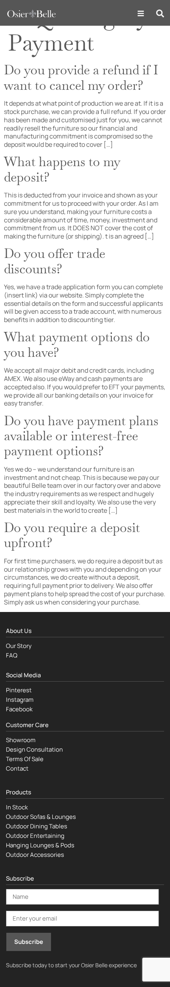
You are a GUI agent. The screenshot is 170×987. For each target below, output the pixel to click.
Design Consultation (34, 749)
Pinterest (19, 690)
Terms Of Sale (24, 759)
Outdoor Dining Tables (36, 826)
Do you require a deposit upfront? (72, 535)
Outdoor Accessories (35, 855)
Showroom (21, 740)
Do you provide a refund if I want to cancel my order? (81, 77)
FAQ (11, 655)
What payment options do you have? (77, 344)
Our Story (19, 646)
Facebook (19, 709)
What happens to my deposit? (62, 169)
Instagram (20, 699)
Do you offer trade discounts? (54, 261)
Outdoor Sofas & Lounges (41, 817)
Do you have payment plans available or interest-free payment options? (81, 436)
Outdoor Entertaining (35, 836)
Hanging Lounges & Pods (40, 845)
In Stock (17, 807)
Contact (17, 768)
